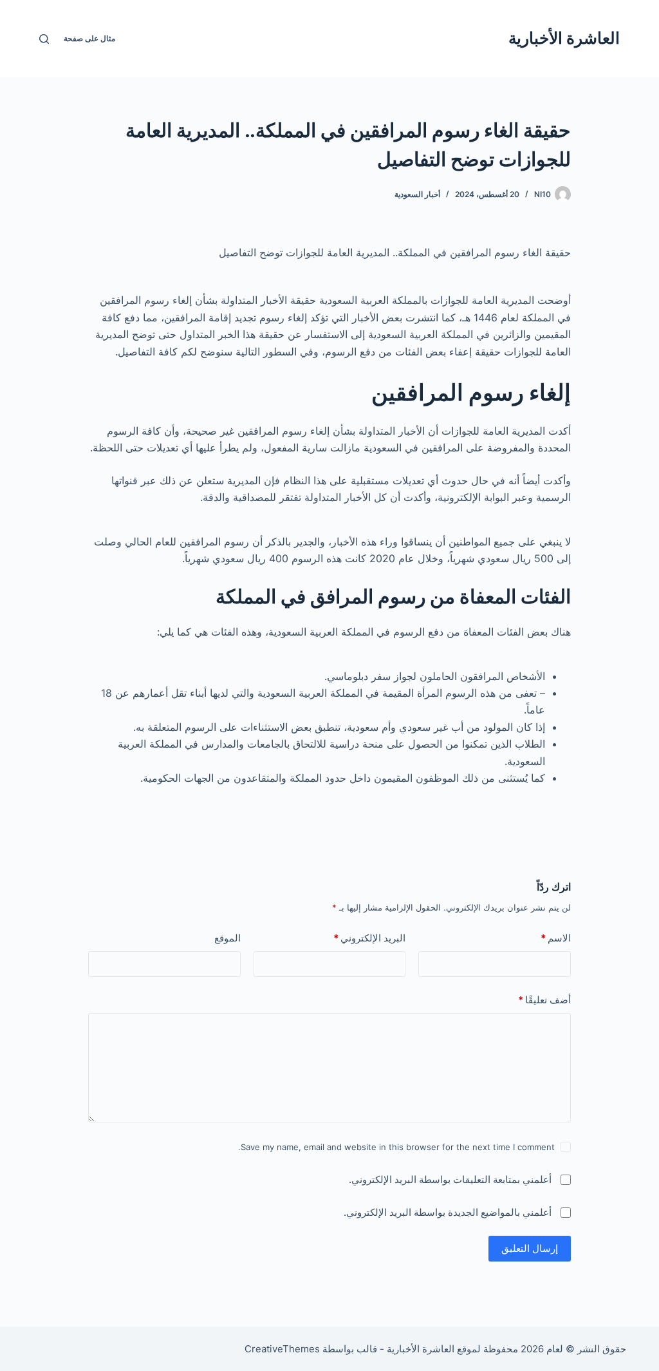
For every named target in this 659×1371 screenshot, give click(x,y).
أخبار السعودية (417, 194)
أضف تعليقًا (544, 1000)
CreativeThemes (282, 1349)
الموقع (227, 938)
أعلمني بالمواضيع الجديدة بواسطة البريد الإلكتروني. (448, 1212)
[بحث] (44, 39)
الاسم (556, 938)
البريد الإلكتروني (369, 938)
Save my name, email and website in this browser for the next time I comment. (396, 1147)
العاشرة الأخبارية (564, 38)
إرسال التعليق (529, 1248)
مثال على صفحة (89, 38)
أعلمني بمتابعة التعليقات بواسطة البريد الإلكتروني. (450, 1179)
